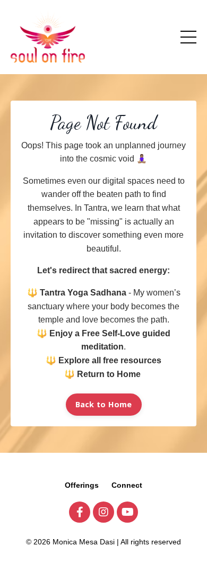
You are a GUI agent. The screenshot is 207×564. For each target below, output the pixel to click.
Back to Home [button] (103, 404)
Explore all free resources (109, 360)
